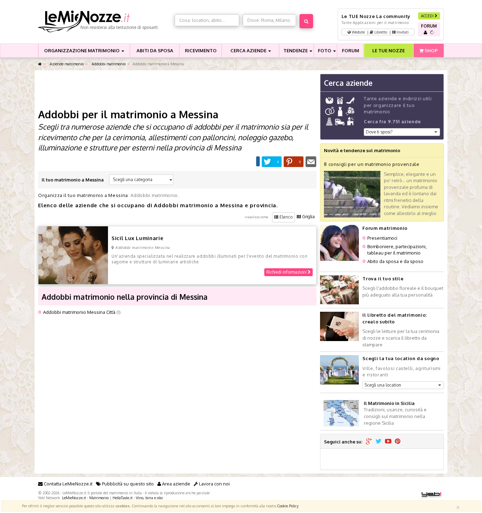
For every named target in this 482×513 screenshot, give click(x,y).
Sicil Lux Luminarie (137, 238)
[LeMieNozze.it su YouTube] (388, 442)
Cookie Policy (288, 505)
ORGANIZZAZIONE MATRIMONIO (82, 50)
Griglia (308, 216)
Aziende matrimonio (66, 63)
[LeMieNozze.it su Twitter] (378, 442)
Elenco (285, 217)
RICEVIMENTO (201, 50)
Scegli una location (382, 385)
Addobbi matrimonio (108, 63)
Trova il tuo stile (382, 278)
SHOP (430, 50)
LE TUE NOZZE (388, 50)
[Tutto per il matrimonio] (40, 64)
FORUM (350, 50)
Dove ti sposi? (379, 132)
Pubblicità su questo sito (127, 484)
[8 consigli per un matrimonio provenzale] (352, 194)
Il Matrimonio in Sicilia (389, 403)
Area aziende (175, 484)
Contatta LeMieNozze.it (67, 484)
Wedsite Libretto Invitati (380, 32)
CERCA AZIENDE (248, 50)
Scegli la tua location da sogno (400, 358)
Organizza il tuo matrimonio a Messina (83, 195)
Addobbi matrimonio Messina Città (79, 312)
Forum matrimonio (384, 228)
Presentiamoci (382, 238)
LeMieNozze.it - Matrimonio (85, 497)
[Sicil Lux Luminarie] (73, 254)
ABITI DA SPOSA (155, 50)
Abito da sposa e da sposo (395, 261)
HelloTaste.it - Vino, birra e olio (138, 497)
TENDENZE (296, 50)
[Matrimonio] (104, 21)
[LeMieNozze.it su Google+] (369, 442)
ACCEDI (428, 15)
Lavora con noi (214, 484)
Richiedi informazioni (287, 272)
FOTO (325, 50)
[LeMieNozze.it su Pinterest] (397, 442)
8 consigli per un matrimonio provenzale (371, 164)
